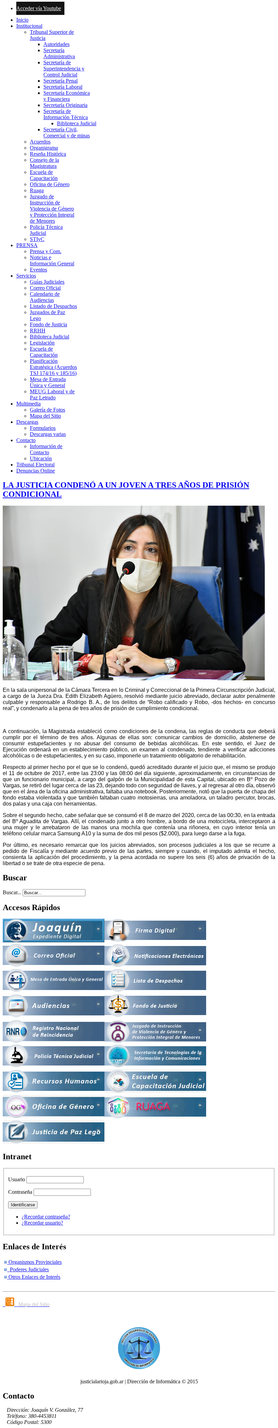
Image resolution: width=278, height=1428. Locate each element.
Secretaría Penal (60, 81)
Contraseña (20, 1192)
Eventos (38, 269)
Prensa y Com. (45, 251)
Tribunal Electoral (35, 464)
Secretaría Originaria (65, 105)
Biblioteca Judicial (76, 123)
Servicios (26, 276)
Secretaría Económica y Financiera (66, 96)
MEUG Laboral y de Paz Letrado (52, 394)
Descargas (27, 422)
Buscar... (12, 892)
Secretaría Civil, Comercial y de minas (66, 132)
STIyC (37, 239)
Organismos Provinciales (34, 1262)
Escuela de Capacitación (44, 175)
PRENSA (27, 245)
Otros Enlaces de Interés (33, 1277)
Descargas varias (48, 434)
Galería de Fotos (47, 410)
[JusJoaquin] (53, 940)
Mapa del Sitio (45, 416)
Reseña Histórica (48, 154)
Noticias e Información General (52, 260)
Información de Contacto (46, 449)
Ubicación (41, 458)
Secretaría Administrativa (59, 53)
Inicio (22, 20)
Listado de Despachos (53, 306)
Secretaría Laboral (62, 87)
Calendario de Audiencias (45, 297)
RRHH (37, 330)
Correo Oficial (45, 288)
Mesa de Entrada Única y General (48, 382)
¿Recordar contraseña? (46, 1217)
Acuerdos (40, 142)
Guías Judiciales (47, 282)
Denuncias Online (35, 471)
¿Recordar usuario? (42, 1223)
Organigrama (44, 148)
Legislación (42, 343)
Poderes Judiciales (28, 1269)
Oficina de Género (50, 184)
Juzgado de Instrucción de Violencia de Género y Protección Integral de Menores (52, 209)
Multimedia (28, 404)
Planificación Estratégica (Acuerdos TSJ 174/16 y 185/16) (53, 367)
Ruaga (37, 190)
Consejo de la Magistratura (44, 163)
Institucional (29, 26)
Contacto (26, 440)
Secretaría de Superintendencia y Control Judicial (63, 69)
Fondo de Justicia (48, 324)
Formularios (43, 428)
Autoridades (56, 44)
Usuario (16, 1179)
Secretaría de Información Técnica (65, 114)
